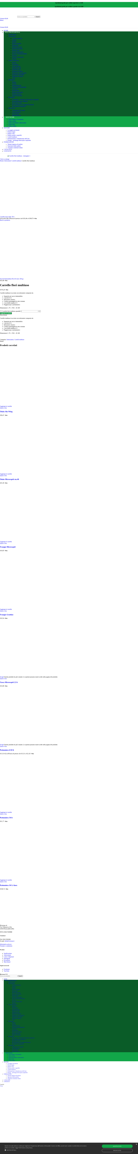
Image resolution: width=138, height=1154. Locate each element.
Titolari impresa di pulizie (15, 144)
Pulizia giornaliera (17, 92)
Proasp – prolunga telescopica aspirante (19, 140)
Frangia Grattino (6, 615)
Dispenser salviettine (18, 74)
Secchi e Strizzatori (18, 57)
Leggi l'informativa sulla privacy (23, 1148)
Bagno (14, 82)
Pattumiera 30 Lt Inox (8, 885)
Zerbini (14, 59)
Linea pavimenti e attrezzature (17, 123)
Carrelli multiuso (17, 38)
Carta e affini (12, 126)
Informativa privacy (6, 944)
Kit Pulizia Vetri (17, 103)
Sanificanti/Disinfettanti (19, 87)
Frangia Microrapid (7, 547)
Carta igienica (16, 66)
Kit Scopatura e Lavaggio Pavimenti (23, 104)
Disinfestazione (16, 85)
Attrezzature (12, 36)
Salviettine (15, 64)
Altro (13, 78)
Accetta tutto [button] (117, 1146)
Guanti (14, 40)
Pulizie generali (16, 94)
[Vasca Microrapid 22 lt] (24, 675)
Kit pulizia (11, 97)
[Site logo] (11, 15)
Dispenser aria (16, 69)
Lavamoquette (16, 112)
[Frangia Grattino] (28, 607)
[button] (6, 406)
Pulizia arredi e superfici (15, 135)
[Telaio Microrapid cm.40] (24, 472)
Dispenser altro (16, 68)
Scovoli (14, 55)
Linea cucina (12, 121)
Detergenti (11, 80)
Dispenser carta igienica (19, 73)
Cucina (14, 84)
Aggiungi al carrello (6, 313)
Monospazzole (16, 115)
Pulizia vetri (11, 133)
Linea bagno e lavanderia (15, 119)
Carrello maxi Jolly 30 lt (7, 217)
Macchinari (11, 108)
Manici (14, 42)
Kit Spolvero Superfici (19, 106)
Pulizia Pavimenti (17, 48)
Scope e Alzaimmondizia (19, 54)
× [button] (136, 1144)
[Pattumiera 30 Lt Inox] (24, 878)
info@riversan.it (9, 941)
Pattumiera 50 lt (6, 818)
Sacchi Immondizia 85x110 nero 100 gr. (12, 279)
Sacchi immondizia (17, 52)
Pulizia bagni (11, 132)
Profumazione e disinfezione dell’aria (18, 138)
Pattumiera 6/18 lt (7, 750)
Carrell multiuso (12, 137)
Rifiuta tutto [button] (117, 1150)
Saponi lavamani (17, 95)
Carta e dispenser (9, 957)
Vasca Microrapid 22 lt (9, 682)
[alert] (69, 1148)
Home (2, 161)
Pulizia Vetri (15, 50)
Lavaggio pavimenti (13, 130)
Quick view (3, 408)
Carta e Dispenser (13, 60)
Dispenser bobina (17, 71)
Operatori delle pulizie (14, 146)
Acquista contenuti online (15, 147)
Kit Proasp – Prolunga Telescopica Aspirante (25, 99)
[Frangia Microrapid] (24, 540)
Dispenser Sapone (17, 76)
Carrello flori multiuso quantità (11, 311)
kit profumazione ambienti (20, 101)
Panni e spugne (16, 43)
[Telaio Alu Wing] (24, 404)
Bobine (14, 63)
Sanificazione (12, 34)
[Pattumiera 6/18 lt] (28, 743)
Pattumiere (15, 45)
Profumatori (15, 90)
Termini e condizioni (6, 946)
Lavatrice (15, 89)
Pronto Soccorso (17, 47)
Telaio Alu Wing (6, 412)
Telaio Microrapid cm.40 (9, 479)
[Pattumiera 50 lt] (28, 810)
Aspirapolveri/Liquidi (18, 110)
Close (1, 1086)
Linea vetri (11, 124)
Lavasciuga (15, 114)
